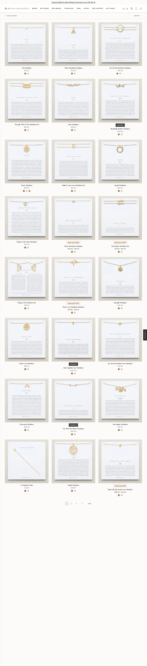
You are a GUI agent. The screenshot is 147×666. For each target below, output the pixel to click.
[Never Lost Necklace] (26, 340)
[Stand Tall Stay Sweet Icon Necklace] (120, 461)
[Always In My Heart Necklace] (26, 218)
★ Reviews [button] (145, 335)
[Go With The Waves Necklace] (73, 400)
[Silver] (28, 73)
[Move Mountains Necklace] (73, 218)
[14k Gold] (25, 73)
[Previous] (6, 2)
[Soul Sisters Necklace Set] (120, 218)
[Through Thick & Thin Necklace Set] (26, 100)
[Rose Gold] (29, 191)
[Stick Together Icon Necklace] (73, 340)
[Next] (141, 2)
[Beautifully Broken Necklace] (120, 100)
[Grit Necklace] (26, 44)
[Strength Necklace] (120, 279)
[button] (35, 8)
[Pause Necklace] (26, 161)
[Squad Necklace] (120, 161)
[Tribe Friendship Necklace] (73, 44)
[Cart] (140, 8)
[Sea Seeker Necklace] (120, 400)
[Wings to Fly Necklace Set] (26, 279)
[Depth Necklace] (73, 461)
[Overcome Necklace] (26, 400)
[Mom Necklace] (73, 100)
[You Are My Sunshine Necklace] (120, 44)
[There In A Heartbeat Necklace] (73, 279)
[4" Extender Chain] (26, 461)
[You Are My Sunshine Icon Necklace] (120, 340)
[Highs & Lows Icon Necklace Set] (73, 161)
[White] (123, 73)
